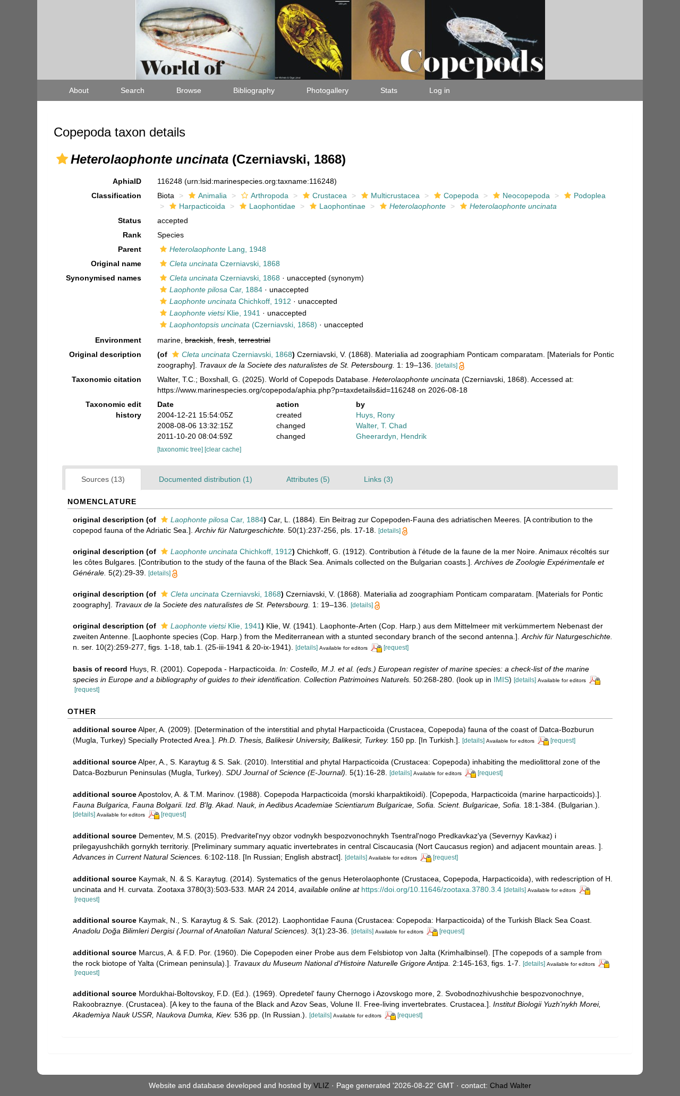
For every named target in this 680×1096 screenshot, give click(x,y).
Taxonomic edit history (113, 409)
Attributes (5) (308, 479)
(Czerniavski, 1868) (243, 324)
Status (129, 220)
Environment (118, 340)
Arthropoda (269, 195)
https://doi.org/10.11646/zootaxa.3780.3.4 (431, 889)
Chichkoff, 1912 (230, 301)
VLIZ (321, 1085)
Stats (388, 90)
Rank (132, 235)
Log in (439, 90)
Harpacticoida (202, 206)
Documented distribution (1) (205, 479)
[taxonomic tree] (181, 449)
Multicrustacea (395, 195)
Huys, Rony (375, 415)
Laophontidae (272, 206)
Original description (105, 354)
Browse (188, 90)
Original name (116, 263)
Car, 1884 (215, 289)
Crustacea (329, 195)
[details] (446, 365)
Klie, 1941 (214, 313)
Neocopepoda (526, 195)
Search (132, 90)
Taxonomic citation (106, 379)
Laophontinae (342, 206)
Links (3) (378, 479)
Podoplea (590, 195)
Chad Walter (510, 1085)
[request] (396, 647)
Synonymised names (103, 278)
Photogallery (327, 90)
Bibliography (254, 90)
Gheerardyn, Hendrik (391, 436)
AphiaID (127, 181)
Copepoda (461, 195)
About (79, 90)
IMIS (501, 679)
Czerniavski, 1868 (224, 263)
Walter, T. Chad (381, 425)
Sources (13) (103, 479)
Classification (116, 195)
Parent (129, 249)
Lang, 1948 (217, 249)
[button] (62, 158)
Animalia (212, 195)
